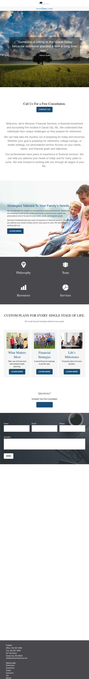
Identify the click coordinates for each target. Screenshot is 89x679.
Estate (8, 670)
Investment (10, 668)
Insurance (10, 673)
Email (34, 424)
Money (8, 678)
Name (6, 424)
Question (7, 437)
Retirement (10, 665)
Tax (7, 675)
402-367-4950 (16, 648)
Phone (62, 424)
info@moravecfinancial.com (16, 658)
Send (8, 456)
